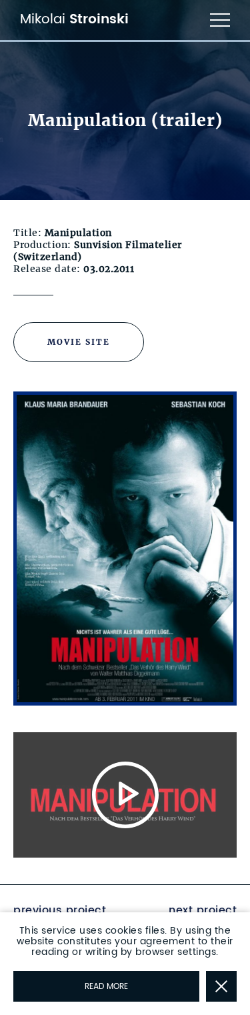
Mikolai (74, 20)
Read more (106, 986)
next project (203, 910)
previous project (59, 910)
